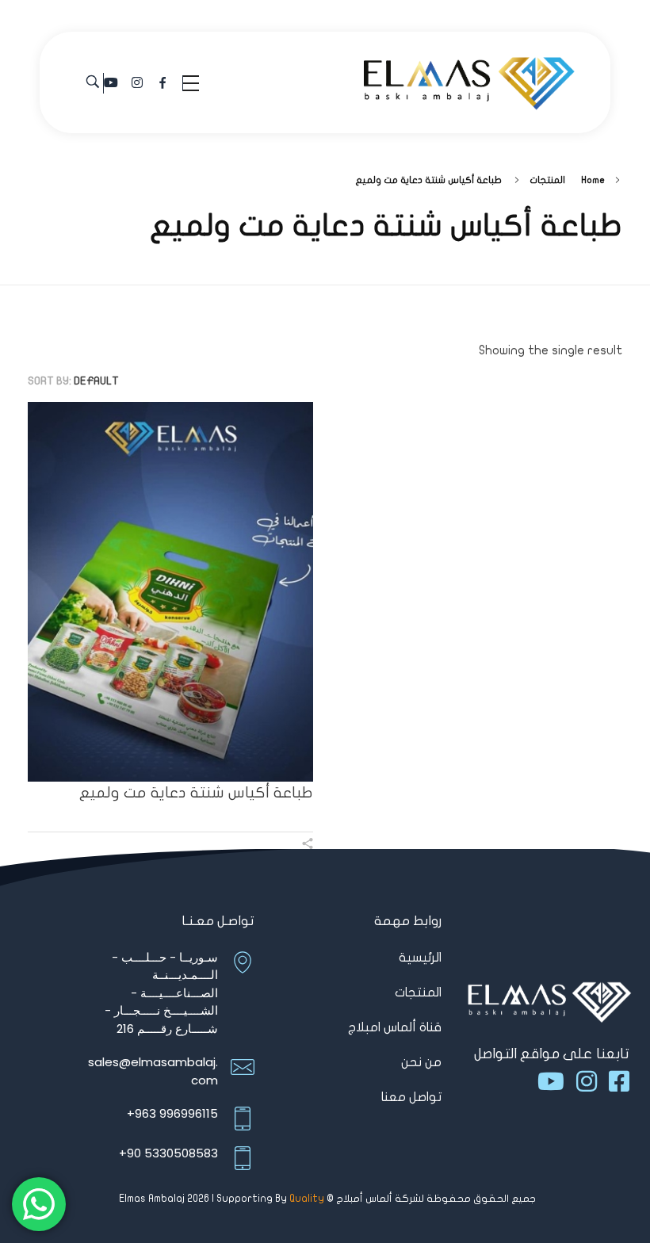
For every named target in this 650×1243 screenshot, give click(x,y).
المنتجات (547, 180)
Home (593, 180)
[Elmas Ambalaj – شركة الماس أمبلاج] (469, 80)
